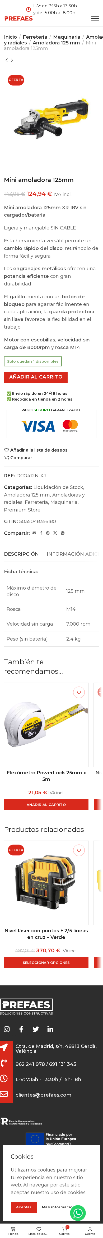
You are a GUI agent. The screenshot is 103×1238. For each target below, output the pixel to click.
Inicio (10, 37)
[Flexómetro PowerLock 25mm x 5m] (46, 725)
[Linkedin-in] (50, 1029)
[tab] (21, 554)
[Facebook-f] (21, 1029)
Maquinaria (66, 37)
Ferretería (35, 37)
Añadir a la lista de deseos (39, 450)
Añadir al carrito (35, 377)
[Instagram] (6, 1029)
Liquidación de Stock (58, 487)
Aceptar (23, 1207)
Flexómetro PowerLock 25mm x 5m (46, 776)
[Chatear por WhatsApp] (78, 1213)
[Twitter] (35, 1029)
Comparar (21, 457)
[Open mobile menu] (95, 18)
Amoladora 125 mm (56, 43)
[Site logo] (18, 18)
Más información (58, 1207)
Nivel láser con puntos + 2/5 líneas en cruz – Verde (46, 934)
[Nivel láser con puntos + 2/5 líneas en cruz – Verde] (46, 883)
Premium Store (22, 510)
